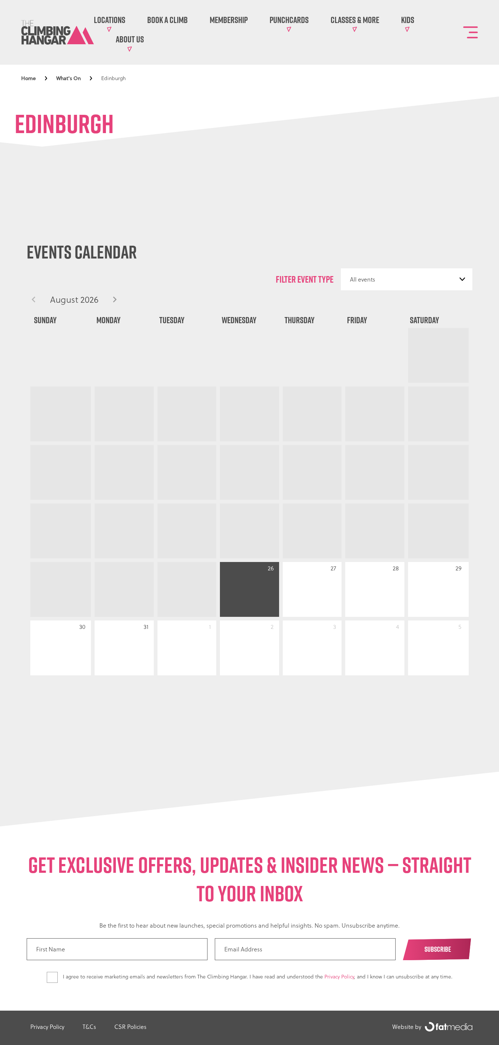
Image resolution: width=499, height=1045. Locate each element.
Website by (406, 1027)
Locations (109, 20)
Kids (407, 20)
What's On (68, 78)
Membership (229, 20)
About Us (130, 39)
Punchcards (289, 20)
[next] (115, 299)
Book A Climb (167, 20)
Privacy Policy (339, 976)
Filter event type (305, 279)
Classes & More (355, 20)
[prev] (34, 299)
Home (28, 78)
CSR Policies (130, 1027)
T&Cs (89, 1027)
